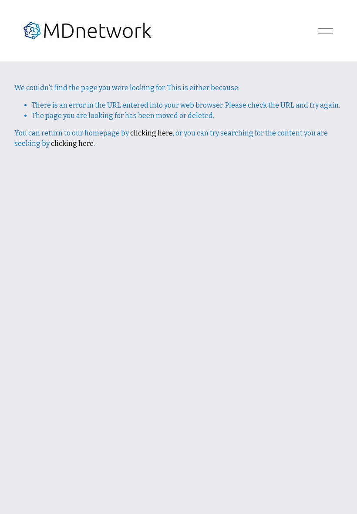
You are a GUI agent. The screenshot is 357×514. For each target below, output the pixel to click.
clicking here (151, 133)
